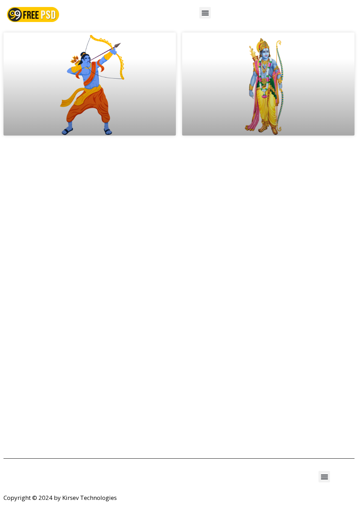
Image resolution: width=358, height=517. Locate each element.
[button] (205, 13)
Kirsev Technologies (89, 498)
